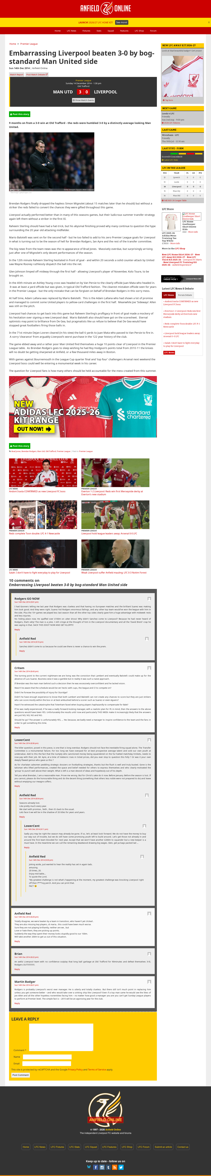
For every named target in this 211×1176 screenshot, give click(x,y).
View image (14, 192)
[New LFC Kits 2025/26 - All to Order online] (83, 436)
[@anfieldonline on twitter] (121, 1167)
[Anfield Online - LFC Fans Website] (105, 9)
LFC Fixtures (57, 1146)
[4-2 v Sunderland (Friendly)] (174, 154)
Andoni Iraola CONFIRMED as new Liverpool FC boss (37, 491)
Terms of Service (97, 1069)
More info (175, 243)
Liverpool (189, 279)
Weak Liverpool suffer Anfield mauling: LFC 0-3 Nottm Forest (114, 572)
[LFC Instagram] (102, 1167)
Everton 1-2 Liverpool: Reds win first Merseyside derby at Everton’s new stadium (112, 493)
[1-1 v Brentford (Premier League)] (182, 154)
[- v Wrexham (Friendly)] (166, 154)
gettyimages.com (26, 192)
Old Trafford (51, 451)
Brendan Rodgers (29, 451)
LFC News (39, 1146)
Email (17, 1063)
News (169, 295)
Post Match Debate (36, 74)
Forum (185, 295)
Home (12, 43)
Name (17, 1057)
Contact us (182, 1146)
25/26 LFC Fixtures (172, 123)
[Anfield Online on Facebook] (95, 1167)
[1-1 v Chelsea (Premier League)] (199, 154)
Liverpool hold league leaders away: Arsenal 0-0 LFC (109, 533)
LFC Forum (143, 1146)
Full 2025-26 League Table (175, 200)
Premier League (29, 43)
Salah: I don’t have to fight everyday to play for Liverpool (39, 572)
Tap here (169, 100)
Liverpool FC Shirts (192, 260)
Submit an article (163, 1146)
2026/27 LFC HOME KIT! (103, 22)
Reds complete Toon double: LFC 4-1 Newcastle (34, 533)
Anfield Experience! (182, 265)
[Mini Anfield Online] (108, 1167)
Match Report (16, 74)
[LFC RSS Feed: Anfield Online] (114, 1167)
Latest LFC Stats (171, 160)
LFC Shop (180, 248)
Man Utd (41, 451)
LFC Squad (91, 1146)
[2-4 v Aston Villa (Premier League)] (190, 154)
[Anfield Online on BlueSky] (89, 1167)
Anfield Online (113, 1129)
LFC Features (109, 1146)
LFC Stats (74, 1146)
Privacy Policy (75, 1069)
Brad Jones (16, 451)
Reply (17, 629)
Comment (20, 1050)
